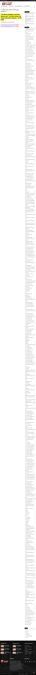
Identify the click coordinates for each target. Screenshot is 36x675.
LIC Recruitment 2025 (28, 319)
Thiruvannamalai (28, 518)
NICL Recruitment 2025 (28, 351)
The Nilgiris (27, 514)
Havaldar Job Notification (29, 241)
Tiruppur (26, 524)
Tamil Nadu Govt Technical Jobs (30, 488)
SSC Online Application (28, 453)
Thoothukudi (27, 519)
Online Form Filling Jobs (29, 361)
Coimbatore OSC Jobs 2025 (29, 139)
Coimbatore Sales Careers (29, 141)
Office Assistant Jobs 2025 (29, 355)
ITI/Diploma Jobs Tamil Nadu (29, 282)
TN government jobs (28, 532)
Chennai (26, 121)
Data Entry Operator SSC (29, 145)
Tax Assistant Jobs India (29, 500)
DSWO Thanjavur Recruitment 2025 (29, 17)
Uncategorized (27, 593)
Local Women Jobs (28, 323)
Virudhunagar (27, 607)
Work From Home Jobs (28, 610)
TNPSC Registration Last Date (29, 573)
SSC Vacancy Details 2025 (29, 466)
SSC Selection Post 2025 (29, 461)
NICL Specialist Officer (28, 353)
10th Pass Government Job (29, 29)
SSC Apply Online (28, 443)
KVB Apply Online (28, 296)
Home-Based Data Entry (29, 242)
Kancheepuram (27, 289)
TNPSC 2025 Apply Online (29, 559)
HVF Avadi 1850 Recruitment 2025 (29, 14)
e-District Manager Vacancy (29, 173)
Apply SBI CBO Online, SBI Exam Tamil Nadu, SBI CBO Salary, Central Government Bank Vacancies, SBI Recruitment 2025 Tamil (30, 73)
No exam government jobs (29, 354)
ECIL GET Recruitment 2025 (29, 177)
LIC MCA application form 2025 (30, 316)
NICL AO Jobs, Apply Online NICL (30, 344)
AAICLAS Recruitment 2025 (29, 23)
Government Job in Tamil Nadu (30, 210)
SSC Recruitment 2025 (28, 459)
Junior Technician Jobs (28, 288)
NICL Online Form (28, 350)
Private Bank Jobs (28, 384)
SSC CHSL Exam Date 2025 (29, 447)
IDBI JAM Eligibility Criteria (29, 254)
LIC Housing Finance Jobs (29, 314)
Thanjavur (26, 511)
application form (27, 63)
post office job (27, 374)
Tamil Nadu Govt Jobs (28, 485)
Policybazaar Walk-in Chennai (29, 371)
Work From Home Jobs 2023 (29, 611)
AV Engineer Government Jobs (30, 91)
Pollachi (26, 372)
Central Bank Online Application (30, 105)
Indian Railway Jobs (28, 265)
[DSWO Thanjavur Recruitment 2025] (2, 649)
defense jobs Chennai (28, 155)
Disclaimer (27, 633)
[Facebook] (29, 0)
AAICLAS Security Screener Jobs (30, 53)
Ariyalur (26, 81)
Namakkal (26, 343)
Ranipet (26, 394)
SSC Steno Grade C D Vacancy (29, 463)
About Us (26, 630)
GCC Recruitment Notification (29, 200)
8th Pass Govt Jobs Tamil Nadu (30, 47)
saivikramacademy (28, 401)
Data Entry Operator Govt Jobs (30, 143)
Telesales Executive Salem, (29, 504)
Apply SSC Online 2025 (28, 77)
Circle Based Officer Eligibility (29, 135)
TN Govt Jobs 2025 (28, 535)
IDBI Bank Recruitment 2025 (29, 251)
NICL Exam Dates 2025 (28, 347)
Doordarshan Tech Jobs (29, 169)
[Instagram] (30, 0)
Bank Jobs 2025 (27, 95)
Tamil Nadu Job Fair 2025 (29, 490)
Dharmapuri (27, 160)
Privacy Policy (27, 634)
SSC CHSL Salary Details (29, 450)
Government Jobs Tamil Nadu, (29, 223)
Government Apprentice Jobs (29, 201)
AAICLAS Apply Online (28, 49)
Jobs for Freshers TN (28, 283)
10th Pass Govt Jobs (28, 33)
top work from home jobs (29, 583)
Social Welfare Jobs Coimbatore (30, 436)
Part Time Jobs (27, 367)
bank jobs (26, 94)
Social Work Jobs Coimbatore (29, 437)
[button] (34, 6)
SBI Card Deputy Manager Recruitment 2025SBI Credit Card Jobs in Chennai (29, 414)
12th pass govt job (28, 42)
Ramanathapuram (28, 392)
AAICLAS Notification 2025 (29, 50)
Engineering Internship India (29, 186)
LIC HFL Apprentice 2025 (29, 309)
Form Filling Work (28, 196)
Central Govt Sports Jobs (29, 119)
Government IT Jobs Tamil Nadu (30, 206)
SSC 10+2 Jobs (27, 442)
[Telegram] (32, 0)
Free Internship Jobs (28, 197)
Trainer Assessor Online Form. (30, 586)
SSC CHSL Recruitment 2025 (29, 449)
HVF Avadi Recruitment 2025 (29, 247)
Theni (26, 515)
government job (27, 207)
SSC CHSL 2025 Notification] (29, 446)
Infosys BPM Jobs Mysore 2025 (30, 266)
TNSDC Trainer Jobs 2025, (29, 580)
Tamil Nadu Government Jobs (29, 477)
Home (1, 8)
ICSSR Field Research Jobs (29, 248)
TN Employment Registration (29, 528)
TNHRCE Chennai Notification (29, 548)
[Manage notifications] (34, 673)
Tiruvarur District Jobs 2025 (29, 526)
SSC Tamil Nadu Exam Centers (30, 464)
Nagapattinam (27, 340)
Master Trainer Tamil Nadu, (29, 329)
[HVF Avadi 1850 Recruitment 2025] (2, 646)
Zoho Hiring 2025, (28, 621)
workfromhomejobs (28, 618)
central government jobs (29, 115)
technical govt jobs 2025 (29, 501)
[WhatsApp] (33, 0)
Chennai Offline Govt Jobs (29, 125)
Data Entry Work (27, 146)
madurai (26, 324)
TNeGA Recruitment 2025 (29, 546)
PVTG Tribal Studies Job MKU (29, 389)
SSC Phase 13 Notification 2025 (30, 454)
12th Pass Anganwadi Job (29, 37)
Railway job (27, 391)
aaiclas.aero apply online (29, 54)
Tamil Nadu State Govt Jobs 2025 (30, 498)
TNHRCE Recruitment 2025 (29, 555)
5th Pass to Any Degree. (29, 46)
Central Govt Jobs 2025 (28, 118)
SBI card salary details (28, 418)
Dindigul (26, 162)
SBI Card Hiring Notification (29, 416)
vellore (26, 604)
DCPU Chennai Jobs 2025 (29, 153)
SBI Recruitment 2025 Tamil (29, 432)
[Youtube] (34, 0)
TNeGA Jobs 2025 (28, 545)
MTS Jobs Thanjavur (28, 333)
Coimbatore (27, 136)
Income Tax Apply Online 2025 (30, 255)
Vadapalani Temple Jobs (29, 603)
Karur (26, 292)
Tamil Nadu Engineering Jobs (29, 474)
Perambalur (27, 368)
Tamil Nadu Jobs (27, 491)
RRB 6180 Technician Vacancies (30, 395)
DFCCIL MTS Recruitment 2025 (30, 159)
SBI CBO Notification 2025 (29, 422)
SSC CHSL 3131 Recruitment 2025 (29, 21)
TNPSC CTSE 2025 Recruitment (30, 560)
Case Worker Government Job (29, 101)
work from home (27, 608)
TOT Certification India (28, 584)
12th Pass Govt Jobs (28, 43)
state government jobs (28, 467)
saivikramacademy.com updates (30, 402)
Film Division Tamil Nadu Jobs (29, 193)
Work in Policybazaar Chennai (30, 617)
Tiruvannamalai (27, 525)
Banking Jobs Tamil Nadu (29, 100)
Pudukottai (27, 388)
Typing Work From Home (29, 591)
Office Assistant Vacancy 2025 (29, 357)
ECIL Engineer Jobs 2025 (29, 176)
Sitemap (26, 637)
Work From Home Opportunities (30, 613)
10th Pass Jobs (27, 35)
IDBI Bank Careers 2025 (29, 249)
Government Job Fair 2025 (29, 208)
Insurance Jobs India (28, 279)
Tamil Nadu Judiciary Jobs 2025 (30, 494)
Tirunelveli (27, 521)
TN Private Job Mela (28, 536)
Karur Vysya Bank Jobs (28, 293)
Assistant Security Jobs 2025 (29, 87)
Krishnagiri (27, 295)
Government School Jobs (29, 230)
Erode (26, 190)
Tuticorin (26, 590)
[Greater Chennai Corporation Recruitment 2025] (2, 653)
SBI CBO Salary (27, 423)
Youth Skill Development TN (29, 620)
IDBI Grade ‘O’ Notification (29, 252)
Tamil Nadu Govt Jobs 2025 (29, 487)
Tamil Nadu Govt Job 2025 (29, 484)
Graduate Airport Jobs (28, 237)
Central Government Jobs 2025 (30, 117)
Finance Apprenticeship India (29, 194)
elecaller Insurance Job (28, 179)
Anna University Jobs (28, 59)
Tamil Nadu (27, 470)
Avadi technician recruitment (29, 93)
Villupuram (27, 606)
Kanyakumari (27, 290)
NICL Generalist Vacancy (29, 348)
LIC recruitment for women (29, 320)
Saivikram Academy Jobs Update (30, 399)
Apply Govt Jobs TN (28, 64)
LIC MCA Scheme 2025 (28, 317)
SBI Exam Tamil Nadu (28, 425)
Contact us (27, 631)
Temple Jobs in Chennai (29, 508)
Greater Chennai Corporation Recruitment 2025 (29, 19)
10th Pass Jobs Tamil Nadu (29, 36)
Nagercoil (26, 341)
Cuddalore (26, 142)
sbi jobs (26, 426)
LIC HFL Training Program (29, 313)
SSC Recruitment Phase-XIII (29, 460)
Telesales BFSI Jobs (28, 502)
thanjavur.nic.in (27, 512)
